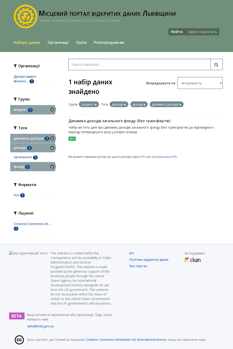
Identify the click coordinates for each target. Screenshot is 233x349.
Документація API (164, 156)
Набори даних (27, 42)
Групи (81, 42)
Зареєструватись (202, 31)
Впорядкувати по (161, 83)
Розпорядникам (109, 42)
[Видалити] (96, 104)
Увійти (177, 31)
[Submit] (216, 64)
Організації (58, 42)
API (143, 156)
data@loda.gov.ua (40, 326)
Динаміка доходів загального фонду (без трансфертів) (119, 120)
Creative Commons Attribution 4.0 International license (126, 339)
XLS (72, 138)
